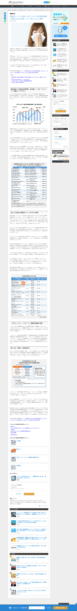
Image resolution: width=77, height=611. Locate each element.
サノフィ (12, 502)
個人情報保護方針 (19, 493)
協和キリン (13, 426)
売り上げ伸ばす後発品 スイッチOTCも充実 (20, 79)
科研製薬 (19, 503)
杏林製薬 (44, 502)
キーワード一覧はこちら (44, 505)
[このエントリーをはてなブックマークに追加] (5, 18)
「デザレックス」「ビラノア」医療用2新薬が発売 (22, 80)
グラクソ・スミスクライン (38, 500)
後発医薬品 (35, 502)
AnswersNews (14, 10)
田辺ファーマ (13, 503)
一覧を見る (65, 146)
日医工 (40, 502)
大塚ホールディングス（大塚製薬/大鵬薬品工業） (21, 431)
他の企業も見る (14, 434)
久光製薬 (12, 429)
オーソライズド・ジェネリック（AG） (26, 500)
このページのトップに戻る (64, 603)
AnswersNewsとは (64, 124)
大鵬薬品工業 (29, 502)
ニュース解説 (20, 10)
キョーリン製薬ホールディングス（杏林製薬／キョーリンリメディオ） (25, 427)
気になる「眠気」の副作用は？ (18, 82)
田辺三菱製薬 (13, 432)
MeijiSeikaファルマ (14, 500)
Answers (9, 10)
